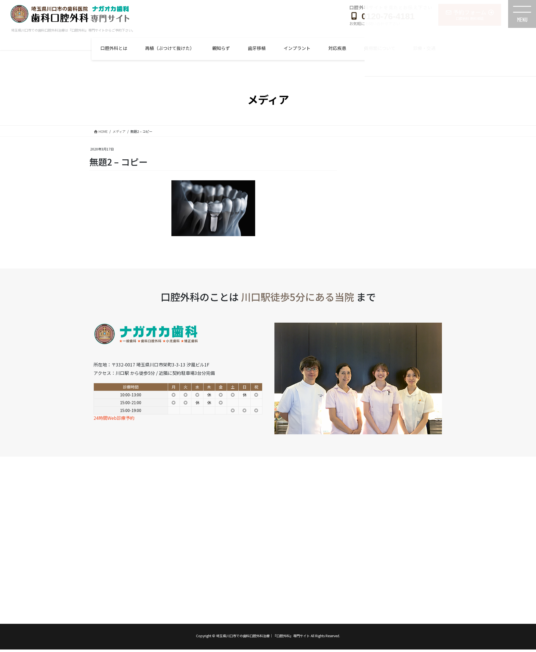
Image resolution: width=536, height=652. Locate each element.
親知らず (221, 48)
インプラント (297, 48)
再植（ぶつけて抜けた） (169, 48)
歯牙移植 (257, 48)
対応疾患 (337, 48)
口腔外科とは (113, 48)
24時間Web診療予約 (114, 417)
